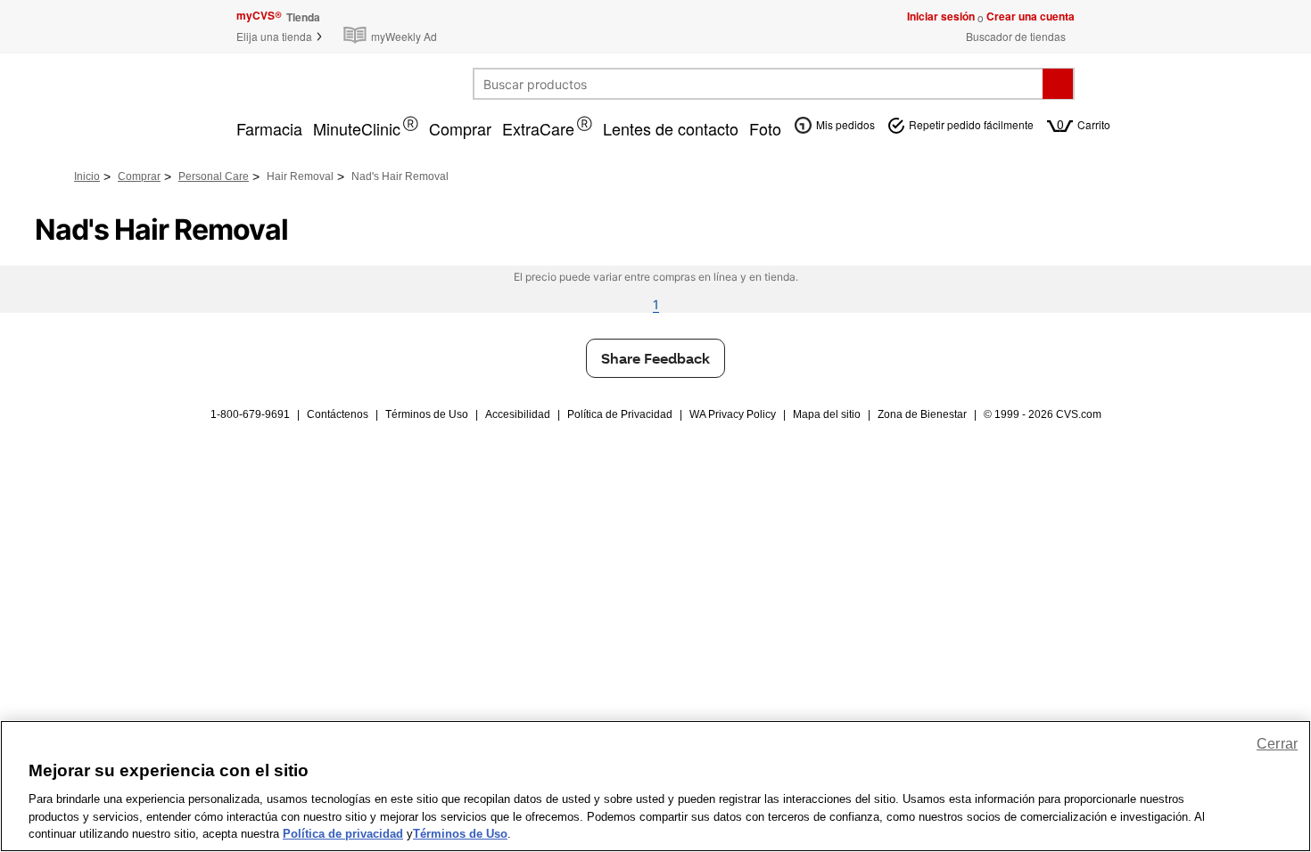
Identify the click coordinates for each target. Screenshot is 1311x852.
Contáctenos (337, 414)
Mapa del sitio (827, 414)
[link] (394, 26)
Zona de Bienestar (922, 414)
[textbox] (758, 84)
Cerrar (1277, 743)
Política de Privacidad (619, 414)
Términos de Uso (426, 414)
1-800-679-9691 (250, 414)
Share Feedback (655, 357)
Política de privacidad (343, 833)
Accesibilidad (517, 414)
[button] (280, 36)
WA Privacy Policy (732, 414)
